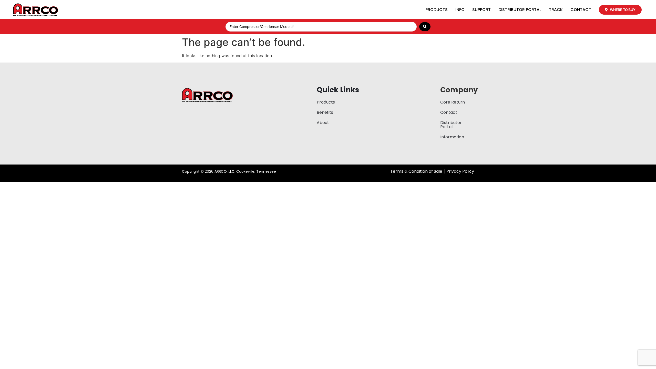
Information (452, 137)
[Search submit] (424, 26)
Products (436, 10)
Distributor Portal (519, 10)
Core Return (452, 102)
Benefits (325, 112)
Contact (580, 10)
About (323, 123)
